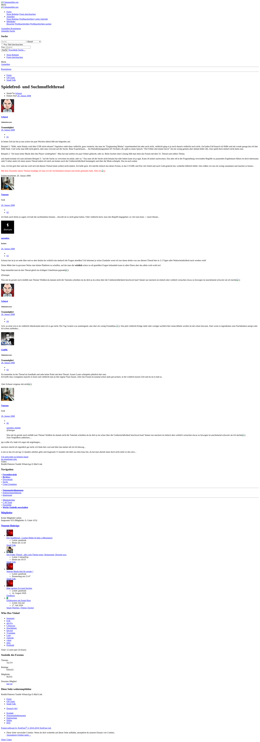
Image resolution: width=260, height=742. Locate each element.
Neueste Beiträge (10, 525)
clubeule (10, 638)
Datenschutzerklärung (12, 493)
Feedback (10, 595)
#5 (7, 370)
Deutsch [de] (11, 708)
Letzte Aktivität (41, 19)
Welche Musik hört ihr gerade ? (19, 571)
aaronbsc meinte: (13, 428)
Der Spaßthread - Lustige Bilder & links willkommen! (29, 538)
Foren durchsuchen (27, 14)
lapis (8, 643)
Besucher (10, 24)
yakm (8, 640)
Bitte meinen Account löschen (19, 588)
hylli (8, 621)
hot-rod (9, 630)
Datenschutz (11, 718)
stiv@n (9, 623)
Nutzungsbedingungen (13, 490)
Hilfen (9, 720)
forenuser (10, 618)
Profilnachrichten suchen (40, 24)
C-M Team (7, 502)
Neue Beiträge (12, 14)
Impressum (7, 495)
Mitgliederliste (9, 500)
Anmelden (5, 64)
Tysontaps (10, 633)
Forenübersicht (10, 474)
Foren (9, 12)
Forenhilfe (7, 505)
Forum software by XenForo (26, 728)
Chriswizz (10, 625)
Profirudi (10, 645)
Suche (5, 482)
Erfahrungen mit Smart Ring (18, 600)
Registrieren (6, 69)
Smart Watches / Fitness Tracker (20, 608)
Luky (8, 635)
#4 (7, 321)
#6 (7, 423)
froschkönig (11, 628)
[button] (3, 5)
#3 (7, 256)
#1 (7, 137)
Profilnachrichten (26, 19)
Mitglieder (10, 21)
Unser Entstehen (10, 484)
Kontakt (9, 713)
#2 (7, 212)
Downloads (8, 479)
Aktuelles (10, 16)
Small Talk (11, 545)
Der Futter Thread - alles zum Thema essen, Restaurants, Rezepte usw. (36, 554)
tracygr (9, 684)
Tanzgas (5, 194)
